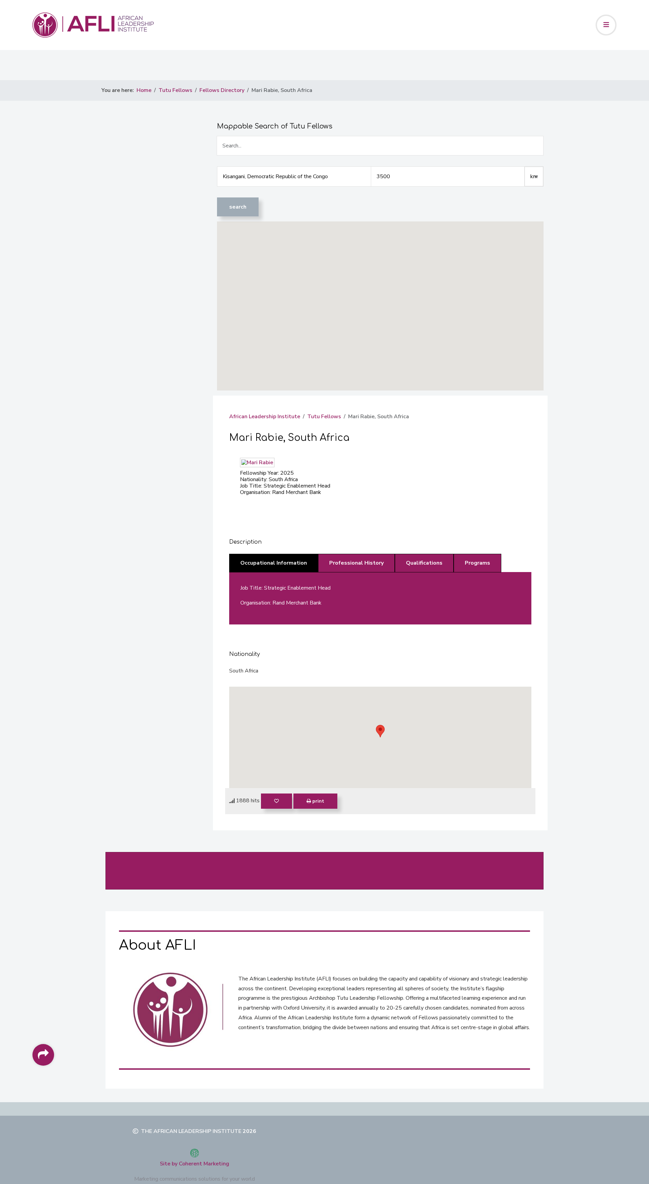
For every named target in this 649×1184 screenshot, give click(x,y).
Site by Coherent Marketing (194, 1163)
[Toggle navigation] (606, 25)
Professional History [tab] (356, 563)
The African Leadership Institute (191, 1131)
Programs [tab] (477, 563)
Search (237, 207)
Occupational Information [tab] (273, 563)
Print (317, 801)
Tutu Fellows (324, 416)
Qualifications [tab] (424, 563)
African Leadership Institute (264, 416)
